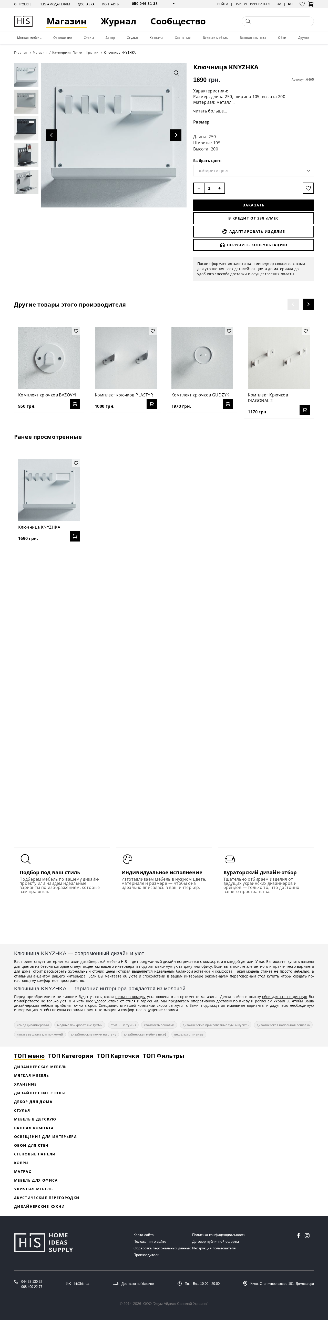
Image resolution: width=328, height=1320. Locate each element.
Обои (282, 37)
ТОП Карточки (118, 1055)
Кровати (156, 37)
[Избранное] (302, 4)
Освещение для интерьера (45, 1136)
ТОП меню (29, 1055)
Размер (201, 122)
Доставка (86, 4)
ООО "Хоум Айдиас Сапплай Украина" (175, 1304)
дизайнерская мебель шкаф (145, 1034)
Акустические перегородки (46, 1197)
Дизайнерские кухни (39, 1206)
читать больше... (210, 111)
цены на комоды (130, 996)
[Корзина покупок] (311, 5)
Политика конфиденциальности (218, 1235)
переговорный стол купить (254, 976)
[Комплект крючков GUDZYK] (202, 358)
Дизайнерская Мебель (40, 1066)
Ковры (21, 1162)
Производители (146, 1255)
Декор (110, 37)
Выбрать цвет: (207, 160)
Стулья (132, 37)
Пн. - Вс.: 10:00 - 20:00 (202, 1284)
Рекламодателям (54, 4)
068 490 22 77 (31, 1287)
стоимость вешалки (159, 1025)
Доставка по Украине (137, 1284)
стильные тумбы (123, 1025)
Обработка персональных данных (162, 1248)
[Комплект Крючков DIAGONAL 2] (279, 358)
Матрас (22, 1171)
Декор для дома (33, 1101)
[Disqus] (164, 615)
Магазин (67, 21)
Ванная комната (253, 37)
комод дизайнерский (33, 1025)
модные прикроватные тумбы (79, 1025)
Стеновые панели (35, 1154)
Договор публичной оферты (215, 1241)
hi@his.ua (81, 1284)
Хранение (183, 37)
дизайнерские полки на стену (93, 1034)
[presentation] (293, 304)
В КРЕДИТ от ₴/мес (253, 218)
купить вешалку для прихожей (40, 1034)
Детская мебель (215, 37)
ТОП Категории (71, 1055)
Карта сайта (144, 1235)
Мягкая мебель (29, 37)
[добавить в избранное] (308, 188)
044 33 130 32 (31, 1282)
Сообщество (178, 21)
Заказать (253, 205)
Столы (89, 37)
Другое (303, 37)
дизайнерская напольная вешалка (283, 1025)
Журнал (118, 21)
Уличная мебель (33, 1188)
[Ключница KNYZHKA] (49, 490)
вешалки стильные (188, 1034)
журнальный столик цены (91, 971)
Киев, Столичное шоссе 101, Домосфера (282, 1284)
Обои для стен (31, 1145)
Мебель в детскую (35, 1119)
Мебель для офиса (36, 1180)
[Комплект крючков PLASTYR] (126, 358)
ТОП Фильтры (163, 1055)
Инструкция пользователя (214, 1248)
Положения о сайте (150, 1241)
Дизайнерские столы (39, 1092)
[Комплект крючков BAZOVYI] (49, 358)
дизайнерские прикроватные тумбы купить (216, 1025)
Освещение (62, 37)
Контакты (110, 4)
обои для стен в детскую (284, 996)
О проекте (23, 4)
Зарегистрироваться (252, 4)
